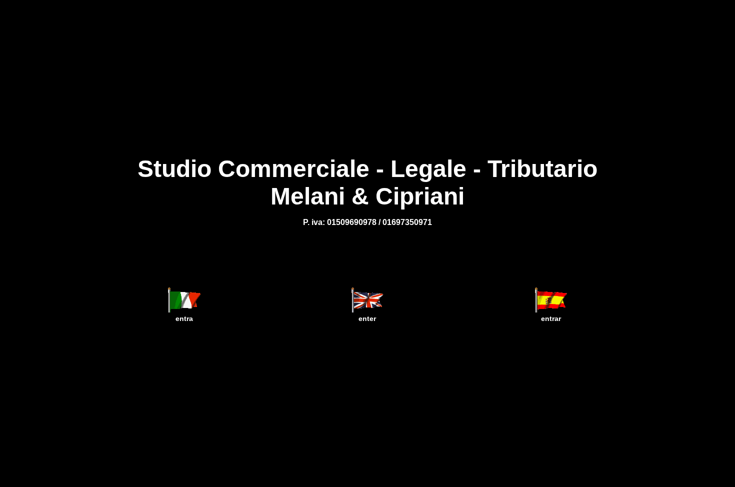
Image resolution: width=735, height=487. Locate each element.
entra (184, 318)
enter (367, 318)
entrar (551, 318)
